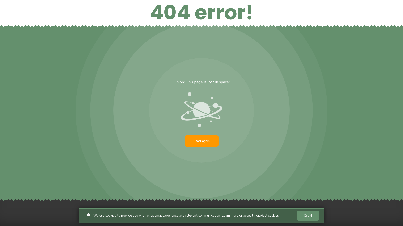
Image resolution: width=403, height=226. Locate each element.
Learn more (230, 215)
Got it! (308, 216)
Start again (202, 141)
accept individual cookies (261, 215)
